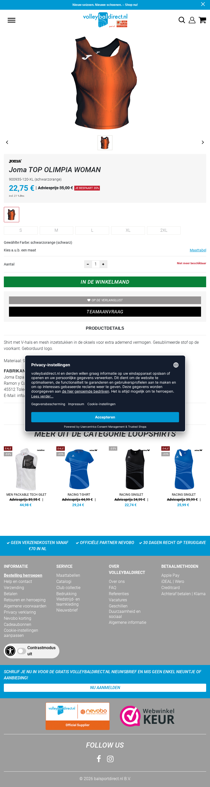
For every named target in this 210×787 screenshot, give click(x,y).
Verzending (14, 587)
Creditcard (170, 587)
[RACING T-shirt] (79, 476)
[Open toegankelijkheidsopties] (10, 651)
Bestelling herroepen (23, 575)
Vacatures (118, 599)
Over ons (117, 581)
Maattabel (198, 250)
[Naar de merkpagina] (15, 162)
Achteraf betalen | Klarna (183, 593)
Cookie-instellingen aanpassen (21, 633)
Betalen (10, 593)
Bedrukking (66, 593)
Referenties (119, 593)
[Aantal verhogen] (103, 264)
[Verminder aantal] (88, 264)
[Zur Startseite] (105, 19)
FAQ (112, 587)
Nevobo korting (17, 618)
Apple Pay (170, 575)
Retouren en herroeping (25, 599)
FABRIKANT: (16, 371)
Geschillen (118, 606)
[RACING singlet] (131, 476)
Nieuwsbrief (67, 610)
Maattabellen (68, 575)
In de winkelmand (105, 282)
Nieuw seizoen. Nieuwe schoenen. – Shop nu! (105, 5)
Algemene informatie (127, 622)
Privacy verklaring (20, 612)
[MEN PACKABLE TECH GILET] (26, 476)
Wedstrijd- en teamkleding (68, 602)
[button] (11, 20)
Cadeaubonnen (17, 624)
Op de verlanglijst (107, 300)
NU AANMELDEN (105, 687)
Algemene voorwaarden (25, 606)
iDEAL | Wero (172, 581)
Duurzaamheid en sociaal (125, 614)
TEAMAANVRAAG (105, 311)
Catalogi (63, 581)
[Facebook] (99, 759)
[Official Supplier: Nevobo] (77, 716)
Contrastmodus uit (41, 650)
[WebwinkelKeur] (142, 716)
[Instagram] (110, 759)
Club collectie (68, 587)
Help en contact (18, 581)
